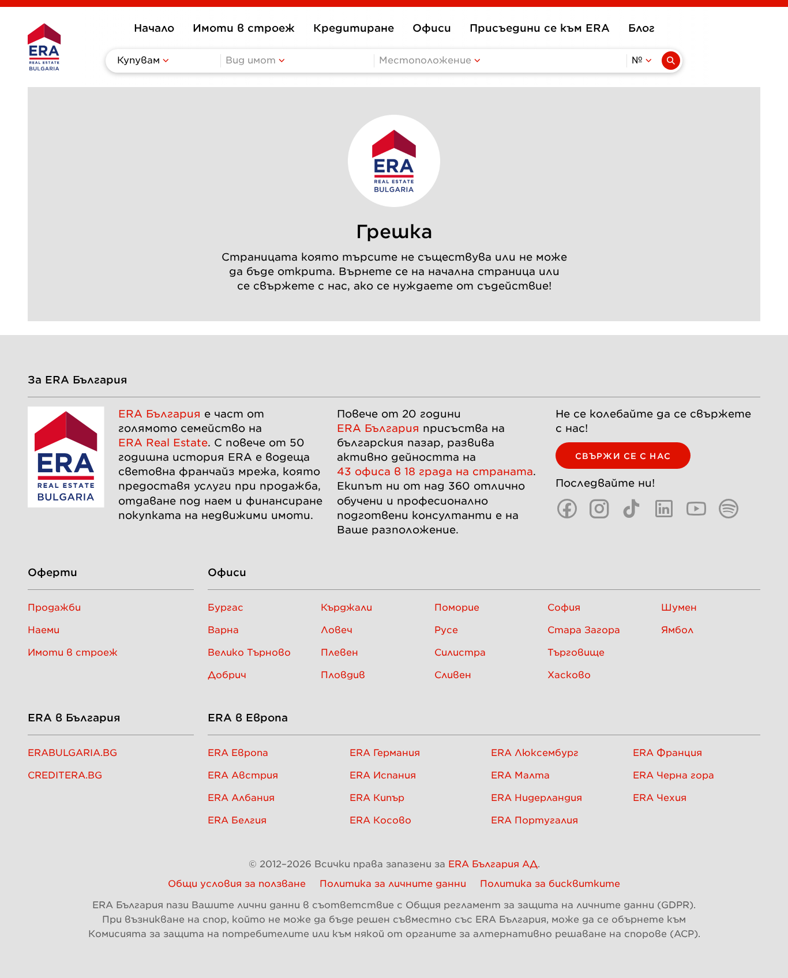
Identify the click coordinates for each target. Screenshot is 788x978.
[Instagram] (599, 508)
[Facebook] (567, 508)
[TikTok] (631, 508)
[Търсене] (671, 60)
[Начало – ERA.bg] (44, 46)
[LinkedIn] (664, 508)
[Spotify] (728, 508)
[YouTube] (696, 508)
